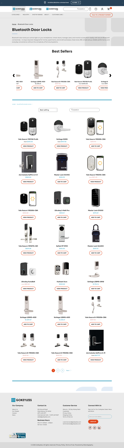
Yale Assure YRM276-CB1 (28, 233)
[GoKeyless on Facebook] (90, 427)
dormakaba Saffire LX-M (96, 340)
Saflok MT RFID (62, 233)
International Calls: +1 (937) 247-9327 (48, 415)
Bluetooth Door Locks (25, 24)
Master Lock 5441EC (62, 162)
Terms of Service (68, 417)
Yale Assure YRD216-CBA (96, 162)
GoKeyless (39, 445)
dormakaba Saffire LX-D (28, 162)
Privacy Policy (67, 413)
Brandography (88, 445)
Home (14, 24)
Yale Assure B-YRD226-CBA (28, 340)
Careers (14, 413)
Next (68, 370)
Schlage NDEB (106, 69)
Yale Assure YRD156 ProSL (83, 69)
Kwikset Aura (62, 268)
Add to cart (38, 88)
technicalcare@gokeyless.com (72, 424)
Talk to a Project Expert (101, 15)
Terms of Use (70, 445)
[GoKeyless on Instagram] (95, 427)
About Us (15, 409)
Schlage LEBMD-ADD (28, 304)
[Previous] (13, 75)
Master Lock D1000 (96, 197)
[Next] (110, 75)
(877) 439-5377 (42, 413)
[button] (13, 436)
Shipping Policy (67, 415)
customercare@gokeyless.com (72, 422)
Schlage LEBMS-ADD (38, 69)
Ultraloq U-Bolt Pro (62, 197)
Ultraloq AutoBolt (28, 268)
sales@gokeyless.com (44, 417)
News (13, 415)
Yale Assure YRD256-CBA (28, 197)
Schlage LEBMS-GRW (96, 268)
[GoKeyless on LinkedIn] (99, 427)
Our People (15, 411)
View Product (83, 88)
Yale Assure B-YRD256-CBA (61, 69)
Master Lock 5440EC (96, 233)
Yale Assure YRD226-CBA (96, 126)
